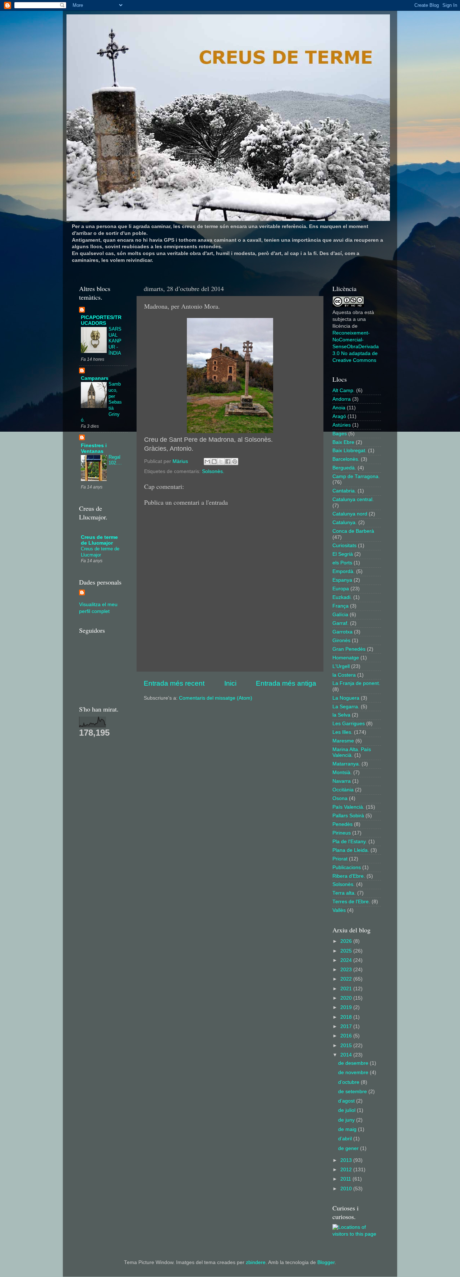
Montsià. (342, 772)
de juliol (347, 1110)
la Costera (344, 675)
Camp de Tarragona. (356, 476)
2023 (346, 969)
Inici (230, 683)
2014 (346, 1055)
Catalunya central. (353, 499)
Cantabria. (344, 491)
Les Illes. (342, 732)
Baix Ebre (343, 442)
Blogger (326, 1262)
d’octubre (349, 1082)
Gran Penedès (348, 649)
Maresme (343, 741)
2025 (346, 951)
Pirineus (341, 833)
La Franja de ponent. (356, 683)
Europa (340, 588)
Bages (339, 433)
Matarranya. (346, 764)
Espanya (342, 580)
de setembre (353, 1091)
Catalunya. (344, 522)
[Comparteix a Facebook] (227, 461)
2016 (346, 1036)
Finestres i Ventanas (94, 448)
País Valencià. (348, 807)
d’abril (345, 1138)
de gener (349, 1148)
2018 (346, 1017)
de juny (347, 1120)
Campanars (95, 378)
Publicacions (346, 867)
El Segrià (342, 554)
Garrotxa (342, 632)
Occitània (343, 789)
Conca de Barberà (353, 531)
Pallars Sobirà (348, 815)
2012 (346, 1169)
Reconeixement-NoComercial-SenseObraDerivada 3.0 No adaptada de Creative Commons (355, 346)
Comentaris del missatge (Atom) (215, 698)
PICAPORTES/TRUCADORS (101, 320)
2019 (346, 1007)
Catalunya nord (349, 514)
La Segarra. (345, 706)
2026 (346, 941)
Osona (340, 798)
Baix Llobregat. (349, 450)
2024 (346, 960)
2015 (346, 1045)
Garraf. (340, 623)
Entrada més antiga (286, 683)
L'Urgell (341, 666)
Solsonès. (213, 471)
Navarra (341, 781)
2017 (346, 1026)
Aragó (339, 416)
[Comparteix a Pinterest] (234, 461)
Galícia (340, 614)
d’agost (347, 1101)
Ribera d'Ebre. (348, 876)
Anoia (338, 407)
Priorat (340, 859)
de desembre (354, 1063)
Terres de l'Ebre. (351, 901)
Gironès (341, 640)
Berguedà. (344, 468)
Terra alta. (344, 893)
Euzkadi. (342, 597)
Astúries (341, 425)
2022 (346, 979)
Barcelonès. (345, 459)
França (340, 606)
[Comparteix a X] (221, 461)
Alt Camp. (343, 390)
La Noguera (345, 698)
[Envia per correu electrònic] (207, 461)
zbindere (256, 1262)
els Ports (342, 562)
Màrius (180, 461)
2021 (346, 988)
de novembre (354, 1072)
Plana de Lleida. (350, 850)
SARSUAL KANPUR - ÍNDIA (115, 341)
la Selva (341, 715)
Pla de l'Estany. (349, 841)
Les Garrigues (348, 723)
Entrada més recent (174, 683)
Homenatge (345, 657)
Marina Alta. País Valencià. (351, 752)
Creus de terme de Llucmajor (99, 540)
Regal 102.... (115, 460)
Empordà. (343, 571)
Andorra (341, 399)
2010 (346, 1188)
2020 (346, 998)
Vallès (339, 910)
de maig (348, 1129)
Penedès (342, 824)
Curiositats (344, 545)
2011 (346, 1179)
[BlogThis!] (214, 461)
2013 (346, 1160)
